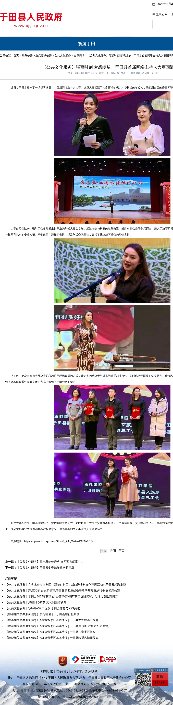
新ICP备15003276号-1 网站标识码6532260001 (69, 697)
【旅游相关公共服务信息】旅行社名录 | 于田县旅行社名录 (42, 614)
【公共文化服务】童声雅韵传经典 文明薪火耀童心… (50, 561)
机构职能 (47, 671)
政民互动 (86, 29)
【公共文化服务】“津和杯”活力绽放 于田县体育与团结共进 (42, 608)
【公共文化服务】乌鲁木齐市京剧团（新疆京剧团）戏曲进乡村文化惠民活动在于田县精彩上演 (65, 584)
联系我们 (62, 671)
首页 (19, 29)
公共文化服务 (63, 55)
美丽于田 (41, 29)
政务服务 (131, 29)
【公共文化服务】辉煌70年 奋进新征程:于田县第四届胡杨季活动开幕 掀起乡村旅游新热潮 (62, 590)
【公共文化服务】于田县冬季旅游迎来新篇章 (45, 567)
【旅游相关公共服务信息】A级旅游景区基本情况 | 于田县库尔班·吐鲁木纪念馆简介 (58, 626)
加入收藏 (91, 671)
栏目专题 (109, 29)
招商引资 (154, 29)
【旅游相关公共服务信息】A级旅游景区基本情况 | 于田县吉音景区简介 (50, 632)
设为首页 (77, 671)
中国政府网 (160, 14)
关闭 (113, 550)
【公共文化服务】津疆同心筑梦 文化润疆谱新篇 (35, 602)
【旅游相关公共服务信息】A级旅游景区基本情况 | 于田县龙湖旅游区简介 (51, 620)
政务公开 (64, 29)
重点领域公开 (43, 55)
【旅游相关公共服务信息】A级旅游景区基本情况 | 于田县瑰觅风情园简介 (51, 637)
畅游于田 (86, 43)
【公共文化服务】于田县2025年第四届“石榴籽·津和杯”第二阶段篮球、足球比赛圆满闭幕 (61, 596)
